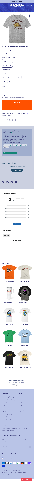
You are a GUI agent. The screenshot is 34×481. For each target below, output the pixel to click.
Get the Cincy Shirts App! (8, 397)
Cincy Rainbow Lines (9, 367)
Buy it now (17, 107)
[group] (17, 383)
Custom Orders (6, 403)
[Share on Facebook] (7, 120)
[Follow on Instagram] (11, 453)
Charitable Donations (7, 419)
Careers (21, 400)
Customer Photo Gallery (8, 400)
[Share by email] (15, 120)
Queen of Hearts (9, 324)
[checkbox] (6, 235)
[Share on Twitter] (9, 120)
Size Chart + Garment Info (24, 407)
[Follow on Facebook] (3, 453)
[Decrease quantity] (4, 89)
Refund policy (5, 472)
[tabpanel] (17, 246)
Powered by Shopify (16, 470)
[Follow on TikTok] (15, 453)
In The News (5, 411)
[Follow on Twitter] (7, 453)
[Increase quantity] (10, 89)
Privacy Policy (22, 413)
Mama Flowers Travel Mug (9, 302)
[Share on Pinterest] (12, 120)
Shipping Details (23, 411)
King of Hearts (25, 324)
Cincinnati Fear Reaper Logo (24, 302)
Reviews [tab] (7, 230)
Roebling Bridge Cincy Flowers (25, 367)
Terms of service (22, 472)
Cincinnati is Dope (24, 345)
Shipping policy (5, 474)
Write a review (17, 170)
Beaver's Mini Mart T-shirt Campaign (8, 415)
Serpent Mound (9, 345)
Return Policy (22, 416)
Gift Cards (4, 406)
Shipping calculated (13, 97)
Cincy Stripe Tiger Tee (9, 281)
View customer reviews (10, 152)
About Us (21, 397)
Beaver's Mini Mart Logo (25, 281)
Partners (4, 409)
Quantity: (4, 86)
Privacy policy (13, 472)
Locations (21, 403)
